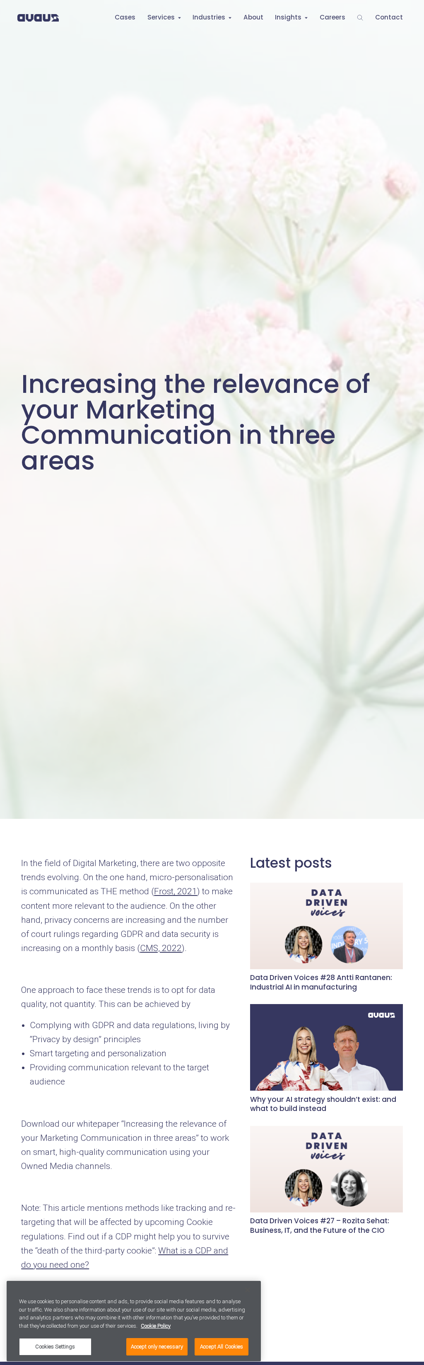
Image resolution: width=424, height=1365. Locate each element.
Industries (209, 17)
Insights (288, 17)
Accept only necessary (157, 1346)
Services (161, 17)
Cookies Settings (55, 1346)
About (253, 17)
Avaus (38, 18)
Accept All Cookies (221, 1346)
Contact (389, 17)
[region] (134, 1321)
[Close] (247, 1290)
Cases (125, 17)
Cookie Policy (156, 1326)
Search (360, 17)
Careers (332, 17)
